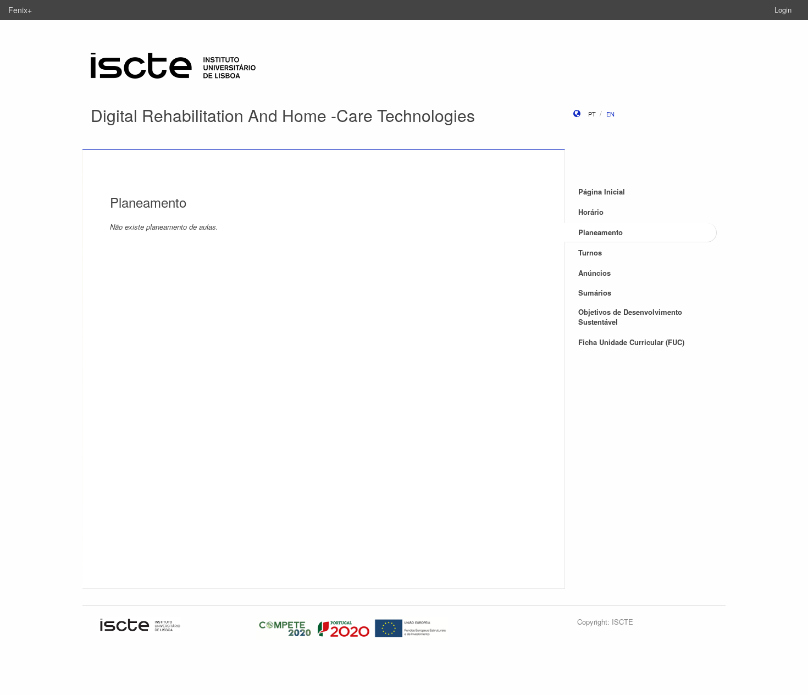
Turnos (590, 252)
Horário (591, 212)
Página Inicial (601, 191)
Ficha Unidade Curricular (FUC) (631, 342)
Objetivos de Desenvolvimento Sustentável (630, 317)
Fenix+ (20, 9)
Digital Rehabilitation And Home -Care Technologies (283, 115)
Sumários (594, 292)
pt (592, 113)
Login (783, 9)
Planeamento (600, 232)
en (610, 113)
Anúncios (594, 273)
